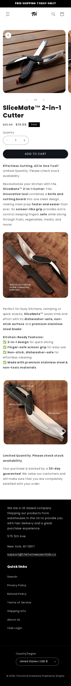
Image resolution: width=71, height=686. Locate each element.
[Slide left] (27, 100)
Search (12, 577)
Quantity (8, 132)
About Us (13, 619)
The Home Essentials (28, 675)
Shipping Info (16, 611)
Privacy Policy (16, 585)
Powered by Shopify (53, 675)
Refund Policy (16, 594)
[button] (7, 14)
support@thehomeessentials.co (31, 554)
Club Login (14, 628)
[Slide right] (44, 100)
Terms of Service (19, 602)
